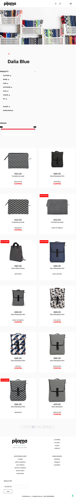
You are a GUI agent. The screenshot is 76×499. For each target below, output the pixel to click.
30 (50, 427)
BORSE (5, 79)
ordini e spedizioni (20, 462)
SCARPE (5, 106)
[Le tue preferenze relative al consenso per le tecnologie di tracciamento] (73, 496)
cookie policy (20, 473)
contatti (20, 459)
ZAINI (4, 83)
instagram (57, 462)
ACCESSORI (6, 87)
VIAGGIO (5, 95)
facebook (57, 459)
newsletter (57, 465)
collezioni (57, 448)
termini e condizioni (20, 468)
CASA (5, 91)
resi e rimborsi (20, 465)
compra (57, 445)
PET (4, 99)
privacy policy (20, 470)
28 (44, 427)
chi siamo (57, 442)
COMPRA (18, 184)
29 (47, 427)
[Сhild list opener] (10, 75)
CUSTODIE (6, 75)
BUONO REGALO (8, 110)
